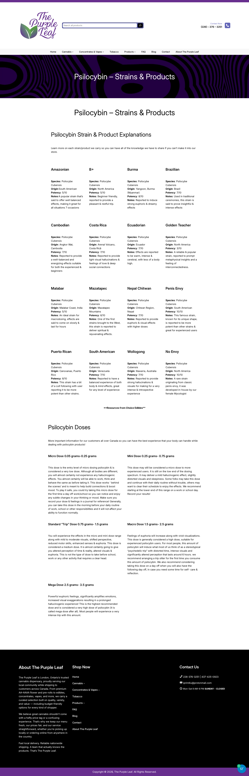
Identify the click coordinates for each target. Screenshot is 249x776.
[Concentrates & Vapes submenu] (103, 51)
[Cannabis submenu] (72, 51)
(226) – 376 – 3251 (211, 26)
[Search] (140, 25)
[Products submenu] (135, 51)
